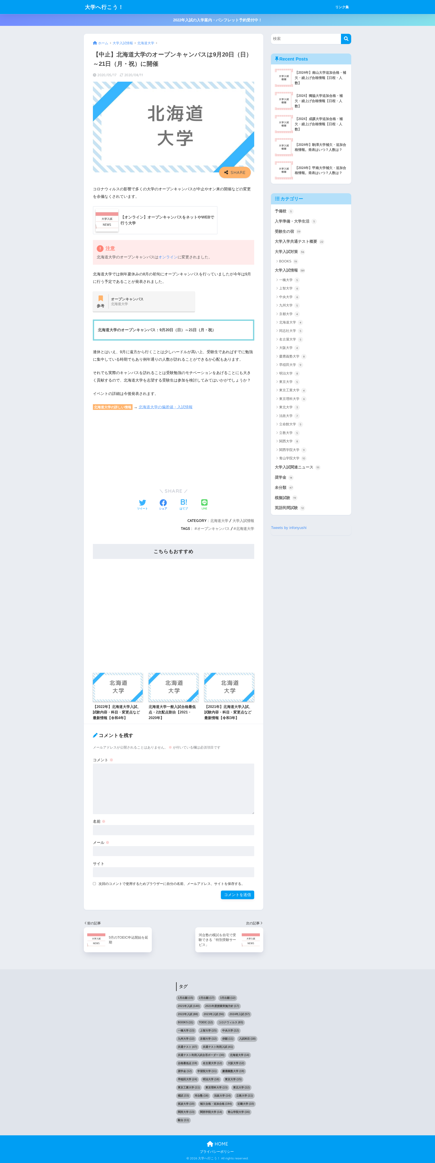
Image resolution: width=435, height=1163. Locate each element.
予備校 (283, 211)
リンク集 (342, 7)
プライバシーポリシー (217, 1151)
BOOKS (288, 261)
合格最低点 (187, 1063)
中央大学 (288, 297)
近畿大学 (245, 1103)
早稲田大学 (290, 365)
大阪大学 (288, 348)
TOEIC (206, 1022)
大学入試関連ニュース (297, 467)
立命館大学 (290, 424)
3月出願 (227, 997)
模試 (183, 1095)
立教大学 (288, 433)
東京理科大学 (292, 399)
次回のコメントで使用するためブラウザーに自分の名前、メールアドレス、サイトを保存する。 (172, 884)
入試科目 (247, 1038)
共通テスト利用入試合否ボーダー (201, 1055)
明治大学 (288, 373)
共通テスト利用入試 (218, 1046)
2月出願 (206, 997)
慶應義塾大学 (292, 356)
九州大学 (288, 305)
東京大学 (288, 382)
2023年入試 (214, 1014)
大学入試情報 (243, 520)
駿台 (183, 1120)
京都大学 (288, 314)
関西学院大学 (292, 450)
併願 (227, 1038)
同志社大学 (290, 331)
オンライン (168, 257)
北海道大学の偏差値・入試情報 (166, 407)
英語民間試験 (289, 508)
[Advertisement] (173, 448)
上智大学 (288, 288)
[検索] (346, 39)
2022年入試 (188, 1014)
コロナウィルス (230, 1022)
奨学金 (283, 477)
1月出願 (185, 997)
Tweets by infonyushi (289, 528)
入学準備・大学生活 (295, 221)
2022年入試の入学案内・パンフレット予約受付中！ (217, 20)
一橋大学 (288, 280)
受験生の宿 (287, 231)
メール (101, 842)
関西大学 (288, 441)
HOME (220, 1144)
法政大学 (288, 416)
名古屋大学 (290, 339)
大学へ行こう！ (104, 7)
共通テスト (187, 1046)
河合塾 (201, 1095)
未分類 (283, 487)
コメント (103, 760)
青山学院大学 (292, 458)
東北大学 (288, 407)
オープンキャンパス (213, 528)
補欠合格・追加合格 (216, 1103)
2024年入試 (240, 1014)
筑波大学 (186, 1103)
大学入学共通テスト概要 (299, 241)
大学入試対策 (289, 252)
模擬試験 (285, 498)
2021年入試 (189, 1006)
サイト (98, 864)
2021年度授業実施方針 (222, 1006)
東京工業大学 (292, 390)
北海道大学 (219, 520)
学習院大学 (207, 1071)
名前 (99, 821)
